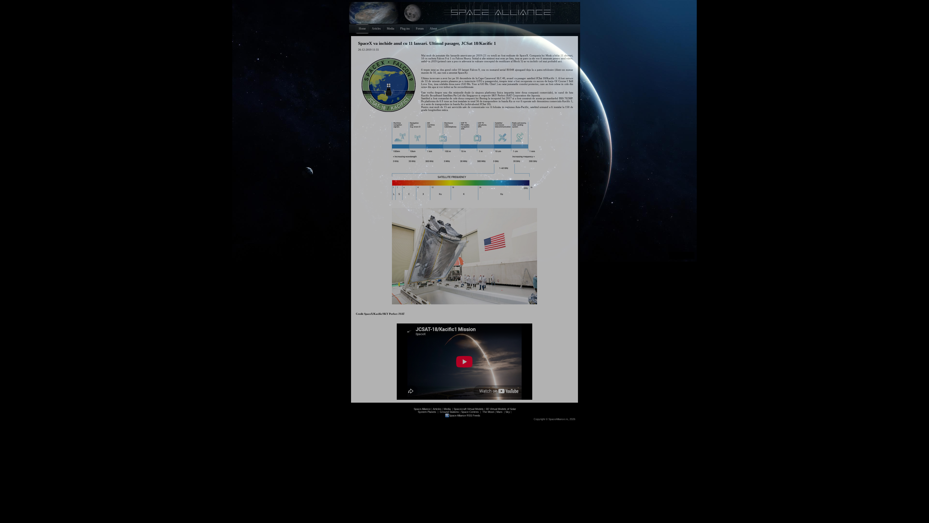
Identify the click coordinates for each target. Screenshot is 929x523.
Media (447, 409)
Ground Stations (449, 411)
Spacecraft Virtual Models (469, 409)
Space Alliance (422, 409)
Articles (437, 409)
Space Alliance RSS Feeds (464, 415)
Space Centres (470, 411)
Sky (507, 411)
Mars (499, 411)
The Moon (488, 411)
